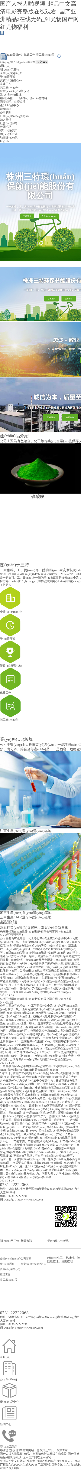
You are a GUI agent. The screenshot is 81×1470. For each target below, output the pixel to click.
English (4, 140)
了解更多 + (7, 584)
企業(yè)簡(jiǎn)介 (11, 73)
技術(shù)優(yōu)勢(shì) (14, 91)
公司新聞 (5, 112)
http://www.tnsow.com (30, 1199)
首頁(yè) (5, 65)
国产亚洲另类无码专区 (49, 1464)
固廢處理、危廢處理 (12, 101)
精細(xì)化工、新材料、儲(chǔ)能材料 (23, 98)
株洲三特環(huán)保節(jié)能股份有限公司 (26, 574)
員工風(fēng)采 (45, 54)
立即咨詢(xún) (49, 216)
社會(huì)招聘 (8, 123)
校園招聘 (5, 126)
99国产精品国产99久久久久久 (54, 1460)
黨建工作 (29, 54)
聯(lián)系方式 (9, 134)
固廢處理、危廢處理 (60, 1261)
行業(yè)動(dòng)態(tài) (14, 116)
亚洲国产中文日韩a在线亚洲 (17, 1460)
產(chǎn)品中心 (9, 105)
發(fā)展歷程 (7, 76)
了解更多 (27, 216)
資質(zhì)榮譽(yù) (12, 54)
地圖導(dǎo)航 (9, 137)
